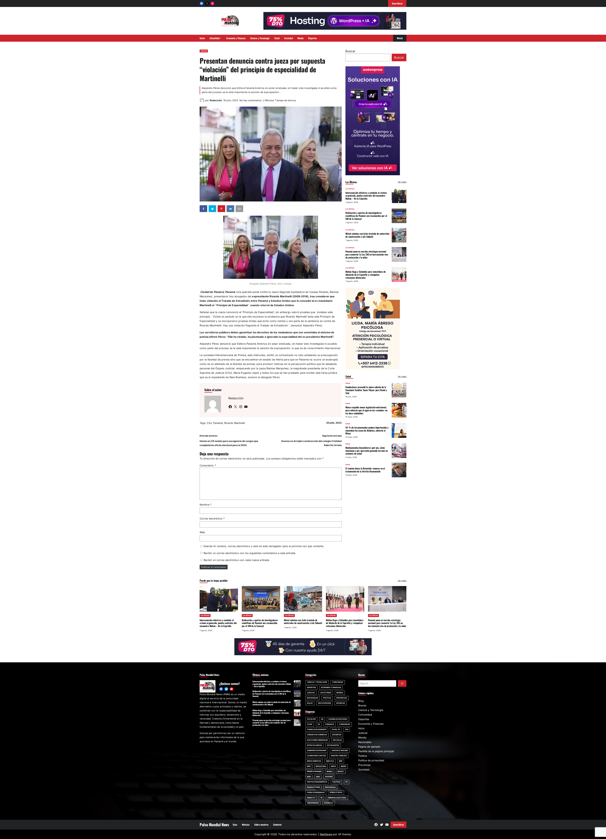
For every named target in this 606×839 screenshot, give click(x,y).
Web (202, 532)
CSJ (209, 423)
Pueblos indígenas (316, 792)
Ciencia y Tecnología (317, 682)
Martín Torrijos (339, 756)
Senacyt (311, 798)
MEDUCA (330, 761)
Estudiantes (333, 745)
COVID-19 (336, 729)
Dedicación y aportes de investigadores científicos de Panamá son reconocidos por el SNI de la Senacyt (366, 215)
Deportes (311, 687)
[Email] (240, 209)
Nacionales (312, 698)
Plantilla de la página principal (376, 751)
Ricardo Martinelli (234, 423)
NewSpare (326, 834)
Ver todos (402, 182)
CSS (346, 729)
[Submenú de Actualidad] (221, 38)
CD (319, 724)
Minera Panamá (314, 771)
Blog (361, 700)
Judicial (204, 51)
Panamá (218, 423)
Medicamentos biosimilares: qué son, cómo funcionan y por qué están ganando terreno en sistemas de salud (366, 450)
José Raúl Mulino (339, 750)
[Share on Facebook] (204, 209)
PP (346, 782)
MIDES (343, 766)
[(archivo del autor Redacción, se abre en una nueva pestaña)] (202, 101)
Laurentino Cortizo (316, 756)
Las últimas (349, 189)
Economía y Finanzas (331, 687)
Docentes (336, 735)
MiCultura (321, 766)
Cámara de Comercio (317, 735)
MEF (340, 761)
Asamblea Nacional (338, 719)
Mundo (339, 693)
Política (327, 698)
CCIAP (309, 724)
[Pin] (222, 209)
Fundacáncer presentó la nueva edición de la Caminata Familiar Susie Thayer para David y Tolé (366, 390)
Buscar (350, 51)
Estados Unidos (314, 745)
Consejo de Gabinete (317, 729)
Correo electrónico (212, 518)
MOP (309, 777)
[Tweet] (213, 209)
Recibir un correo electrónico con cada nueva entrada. (237, 560)
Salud (347, 383)
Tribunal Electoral (336, 798)
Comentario (208, 465)
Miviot (341, 771)
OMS (318, 777)
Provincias (341, 698)
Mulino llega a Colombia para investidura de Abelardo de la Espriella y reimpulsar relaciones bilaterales (365, 274)
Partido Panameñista (317, 782)
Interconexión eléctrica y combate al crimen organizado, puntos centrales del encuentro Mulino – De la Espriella (366, 195)
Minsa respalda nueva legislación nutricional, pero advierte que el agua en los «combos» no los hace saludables (366, 410)
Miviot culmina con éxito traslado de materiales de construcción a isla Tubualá (367, 235)
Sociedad (340, 703)
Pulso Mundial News (214, 824)
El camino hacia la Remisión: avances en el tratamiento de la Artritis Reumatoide (365, 470)
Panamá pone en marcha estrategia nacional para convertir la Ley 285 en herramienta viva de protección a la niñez (366, 254)
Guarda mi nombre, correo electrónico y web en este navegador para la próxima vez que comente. (263, 546)
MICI (309, 766)
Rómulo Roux (336, 792)
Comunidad (337, 682)
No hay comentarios (250, 100)
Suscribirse (398, 824)
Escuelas (337, 740)
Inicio (361, 728)
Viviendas (328, 803)
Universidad (313, 803)
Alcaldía (311, 719)
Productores (313, 787)
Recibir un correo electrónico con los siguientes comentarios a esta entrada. (250, 553)
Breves (362, 705)
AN (322, 719)
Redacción (216, 100)
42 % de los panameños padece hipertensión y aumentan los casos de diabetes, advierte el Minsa (367, 430)
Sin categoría (324, 703)
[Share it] (231, 209)
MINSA (330, 771)
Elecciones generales (317, 740)
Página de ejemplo (369, 746)
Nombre (205, 504)
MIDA (333, 766)
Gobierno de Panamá (316, 750)
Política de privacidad (371, 760)
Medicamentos (314, 761)
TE (321, 798)
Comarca (329, 724)
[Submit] (402, 683)
